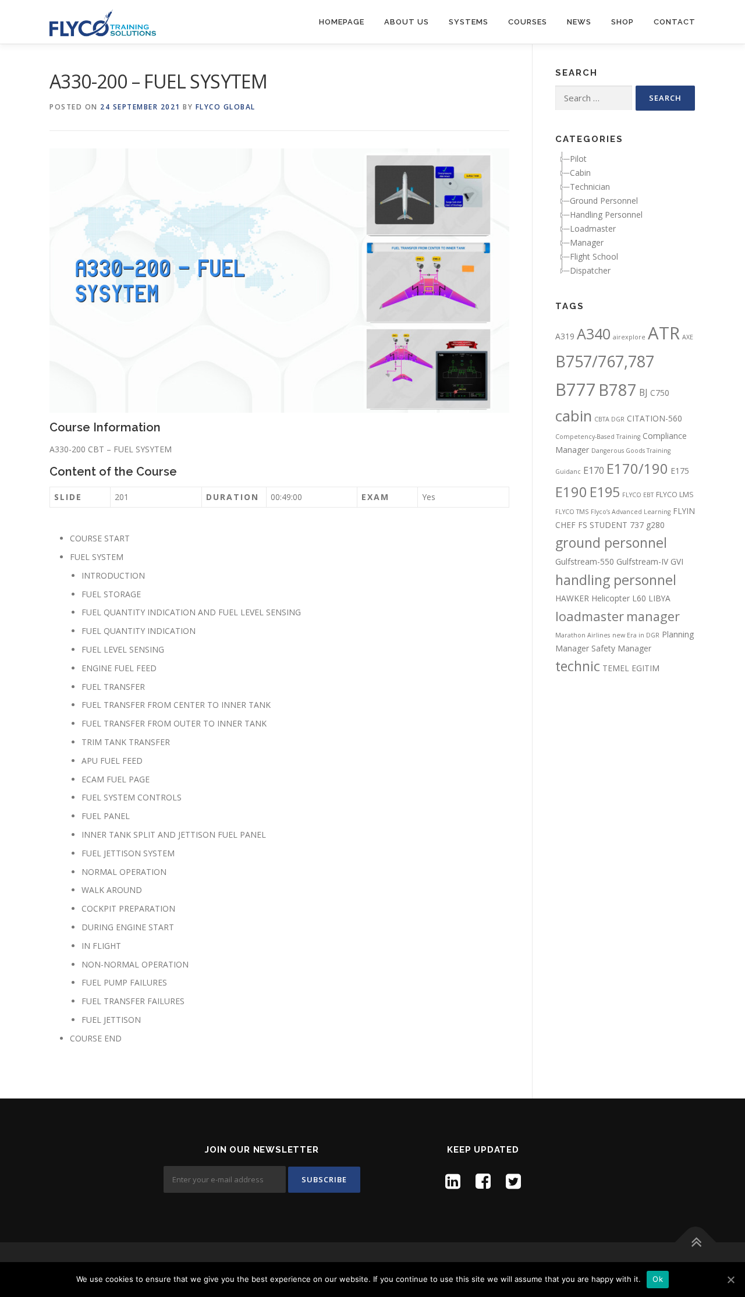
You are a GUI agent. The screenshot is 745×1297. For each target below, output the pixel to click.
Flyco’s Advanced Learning (630, 512)
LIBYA (659, 598)
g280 (655, 524)
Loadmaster (593, 228)
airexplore (629, 337)
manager (653, 616)
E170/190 (637, 468)
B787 (617, 390)
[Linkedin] (452, 1181)
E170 (593, 470)
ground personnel (611, 542)
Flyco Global (226, 107)
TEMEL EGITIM (630, 668)
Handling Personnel (606, 214)
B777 (575, 389)
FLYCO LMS (675, 494)
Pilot (578, 158)
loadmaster (589, 616)
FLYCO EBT (638, 495)
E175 (679, 470)
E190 (571, 492)
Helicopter (610, 598)
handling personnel (615, 579)
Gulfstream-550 (584, 561)
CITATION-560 (654, 418)
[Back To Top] (695, 1242)
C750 (659, 392)
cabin (573, 415)
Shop (622, 21)
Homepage (341, 21)
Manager (587, 242)
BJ (643, 392)
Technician (590, 186)
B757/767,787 (604, 361)
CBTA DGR (609, 419)
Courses (527, 21)
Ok (657, 1279)
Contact (675, 21)
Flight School (594, 256)
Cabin (580, 172)
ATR (664, 333)
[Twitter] (513, 1181)
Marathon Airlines (582, 635)
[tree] (625, 215)
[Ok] (730, 1279)
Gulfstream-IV (642, 561)
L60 (639, 598)
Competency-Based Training (597, 437)
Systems (468, 21)
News (579, 21)
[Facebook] (483, 1181)
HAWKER (572, 598)
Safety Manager (621, 648)
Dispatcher (590, 270)
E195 (605, 492)
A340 (594, 333)
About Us (406, 21)
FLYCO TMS (571, 512)
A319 (564, 336)
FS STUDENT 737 (611, 524)
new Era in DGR (635, 635)
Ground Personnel (604, 200)
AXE (687, 337)
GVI (676, 561)
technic (577, 666)
